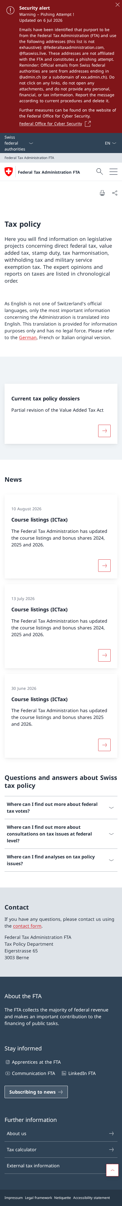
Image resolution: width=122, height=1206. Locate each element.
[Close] (117, 4)
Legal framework (38, 1197)
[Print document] (102, 193)
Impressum (14, 1197)
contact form (27, 926)
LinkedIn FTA (81, 1073)
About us (16, 1133)
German (28, 337)
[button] (112, 1170)
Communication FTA (33, 1073)
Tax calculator (22, 1149)
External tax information (33, 1166)
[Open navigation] (113, 171)
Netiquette (62, 1197)
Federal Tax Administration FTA (49, 172)
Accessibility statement (91, 1197)
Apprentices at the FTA (36, 1062)
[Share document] (114, 193)
